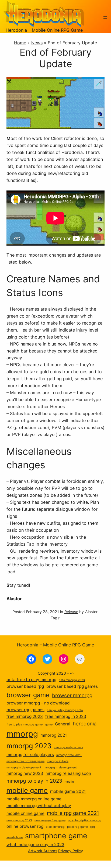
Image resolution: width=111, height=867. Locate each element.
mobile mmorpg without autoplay (38, 805)
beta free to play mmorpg (31, 679)
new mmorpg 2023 (19, 820)
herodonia (85, 724)
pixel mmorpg (55, 827)
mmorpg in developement (23, 767)
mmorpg (22, 734)
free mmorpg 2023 (24, 716)
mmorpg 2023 (28, 746)
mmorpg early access (68, 747)
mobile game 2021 (68, 791)
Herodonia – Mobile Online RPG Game (44, 30)
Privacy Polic (69, 850)
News (37, 42)
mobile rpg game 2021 (73, 813)
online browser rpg (24, 826)
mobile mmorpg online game (33, 798)
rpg (92, 827)
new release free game (49, 820)
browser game (28, 695)
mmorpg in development (60, 767)
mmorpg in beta (57, 761)
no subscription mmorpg (84, 820)
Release (71, 611)
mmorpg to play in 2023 (34, 781)
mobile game (27, 790)
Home (20, 42)
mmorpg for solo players (30, 754)
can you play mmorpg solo (65, 710)
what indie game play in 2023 (35, 844)
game (49, 724)
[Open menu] (105, 16)
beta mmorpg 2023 (72, 680)
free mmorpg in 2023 (65, 716)
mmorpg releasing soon (68, 773)
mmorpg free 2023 (69, 755)
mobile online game (25, 813)
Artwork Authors (42, 850)
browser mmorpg (72, 695)
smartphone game (56, 835)
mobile (69, 781)
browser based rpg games (72, 686)
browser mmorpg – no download (38, 703)
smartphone (14, 837)
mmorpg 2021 (53, 735)
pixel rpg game (77, 827)
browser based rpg (25, 686)
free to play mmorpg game (24, 724)
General (62, 723)
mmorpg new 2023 (24, 773)
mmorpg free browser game (25, 761)
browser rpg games (25, 709)
